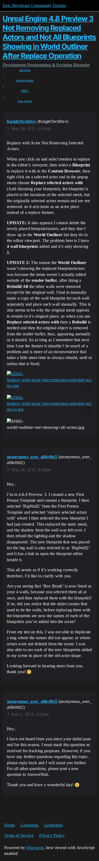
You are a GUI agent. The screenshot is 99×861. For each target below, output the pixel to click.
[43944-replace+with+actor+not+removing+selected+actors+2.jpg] (49, 404)
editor (25, 91)
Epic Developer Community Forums (34, 5)
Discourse (35, 847)
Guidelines (53, 825)
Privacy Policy (51, 835)
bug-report (25, 101)
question (25, 70)
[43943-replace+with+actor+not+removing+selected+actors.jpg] (49, 380)
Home (9, 825)
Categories (29, 825)
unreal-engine (25, 80)
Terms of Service (19, 835)
